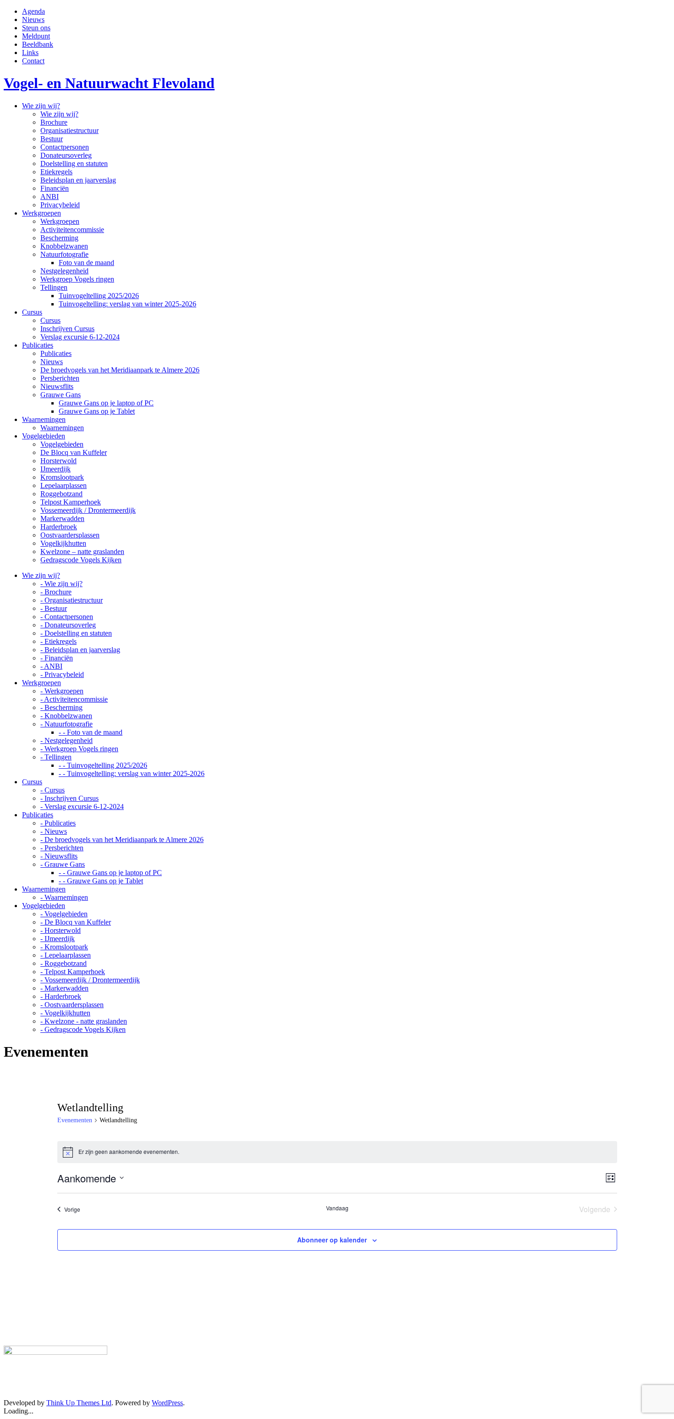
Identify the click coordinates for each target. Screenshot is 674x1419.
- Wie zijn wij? (61, 584)
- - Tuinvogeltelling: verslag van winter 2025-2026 (131, 773)
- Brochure (56, 592)
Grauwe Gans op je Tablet (97, 411)
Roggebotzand (61, 494)
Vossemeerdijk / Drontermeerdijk (88, 510)
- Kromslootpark (64, 947)
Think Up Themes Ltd (78, 1403)
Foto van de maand (86, 262)
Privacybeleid (60, 205)
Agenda (33, 11)
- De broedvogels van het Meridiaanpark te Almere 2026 (122, 839)
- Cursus (52, 790)
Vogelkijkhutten (63, 543)
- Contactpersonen (66, 617)
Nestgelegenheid (64, 271)
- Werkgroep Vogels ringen (79, 749)
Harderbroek (58, 527)
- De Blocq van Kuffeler (75, 922)
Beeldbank (37, 44)
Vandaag (337, 1208)
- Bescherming (61, 707)
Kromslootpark (62, 477)
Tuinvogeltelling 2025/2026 (99, 295)
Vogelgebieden (61, 444)
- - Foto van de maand (90, 732)
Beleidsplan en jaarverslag (78, 180)
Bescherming (59, 238)
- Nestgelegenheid (66, 740)
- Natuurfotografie (66, 724)
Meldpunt (36, 36)
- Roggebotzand (63, 963)
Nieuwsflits (56, 386)
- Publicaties (58, 823)
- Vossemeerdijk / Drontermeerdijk (90, 980)
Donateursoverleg (66, 155)
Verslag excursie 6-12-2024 (80, 337)
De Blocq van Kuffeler (73, 452)
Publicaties (56, 353)
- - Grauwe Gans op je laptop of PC (110, 872)
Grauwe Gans (60, 395)
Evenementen (74, 1120)
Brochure (53, 122)
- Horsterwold (60, 930)
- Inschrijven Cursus (69, 798)
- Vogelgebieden (64, 914)
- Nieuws (53, 831)
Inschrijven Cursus (67, 329)
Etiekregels (56, 172)
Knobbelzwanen (64, 246)
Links (30, 52)
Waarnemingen (62, 428)
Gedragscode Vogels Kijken (81, 560)
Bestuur (51, 139)
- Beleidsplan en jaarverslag (80, 650)
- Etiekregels (58, 641)
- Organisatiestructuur (71, 600)
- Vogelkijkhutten (65, 1013)
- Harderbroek (60, 996)
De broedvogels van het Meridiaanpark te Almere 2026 (119, 370)
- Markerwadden (64, 988)
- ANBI (51, 666)
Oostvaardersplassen (69, 535)
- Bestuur (53, 608)
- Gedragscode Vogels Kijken (83, 1029)
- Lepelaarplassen (65, 955)
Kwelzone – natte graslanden (82, 551)
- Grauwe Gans (62, 864)
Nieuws (33, 19)
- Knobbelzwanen (66, 716)
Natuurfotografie (64, 254)
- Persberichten (61, 848)
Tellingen (53, 287)
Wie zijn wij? (59, 114)
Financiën (54, 188)
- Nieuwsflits (58, 856)
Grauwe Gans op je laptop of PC (106, 403)
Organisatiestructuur (69, 130)
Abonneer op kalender (332, 1239)
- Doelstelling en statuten (76, 633)
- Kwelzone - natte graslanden (83, 1021)
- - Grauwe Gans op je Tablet (101, 881)
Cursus (50, 320)
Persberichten (59, 378)
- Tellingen (56, 757)
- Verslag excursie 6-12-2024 (82, 806)
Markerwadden (62, 518)
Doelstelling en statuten (74, 163)
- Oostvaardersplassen (72, 1005)
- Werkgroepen (61, 691)
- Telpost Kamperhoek (72, 972)
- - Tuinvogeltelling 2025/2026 (103, 765)
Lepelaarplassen (63, 485)
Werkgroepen (59, 221)
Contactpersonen (64, 147)
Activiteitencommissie (72, 229)
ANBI (49, 196)
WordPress (167, 1403)
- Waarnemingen (64, 897)
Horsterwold (58, 461)
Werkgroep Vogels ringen (77, 279)
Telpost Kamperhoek (70, 502)
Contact (33, 61)
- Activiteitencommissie (74, 699)
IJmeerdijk (55, 469)
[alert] (337, 1152)
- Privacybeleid (62, 674)
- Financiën (56, 658)
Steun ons (36, 28)
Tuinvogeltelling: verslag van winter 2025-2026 (127, 304)
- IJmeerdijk (57, 938)
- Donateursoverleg (68, 625)
